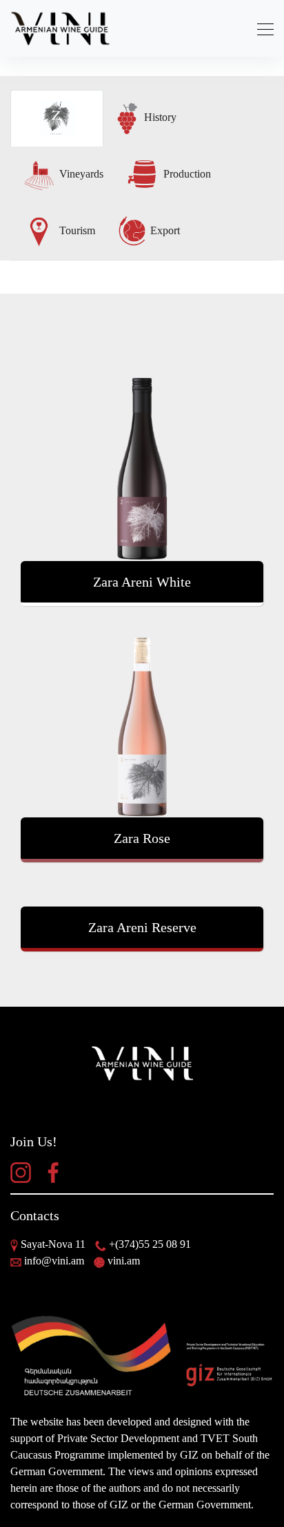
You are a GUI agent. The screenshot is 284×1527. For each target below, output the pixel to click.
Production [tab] (186, 174)
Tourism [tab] (76, 230)
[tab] (56, 118)
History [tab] (158, 117)
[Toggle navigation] (261, 29)
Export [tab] (164, 230)
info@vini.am (54, 1261)
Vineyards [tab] (80, 174)
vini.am (124, 1261)
